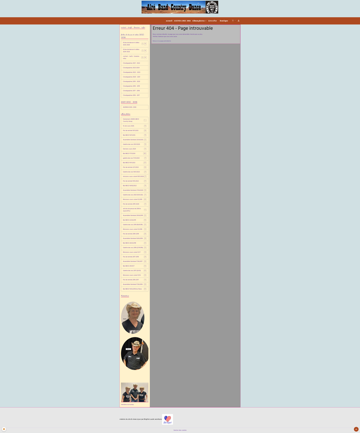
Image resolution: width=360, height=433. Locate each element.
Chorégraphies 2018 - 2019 (131, 86)
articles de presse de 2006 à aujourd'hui (134, 209)
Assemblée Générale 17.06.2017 (134, 261)
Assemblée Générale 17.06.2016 (134, 284)
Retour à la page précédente (162, 41)
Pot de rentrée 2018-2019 (134, 234)
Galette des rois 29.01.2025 (134, 144)
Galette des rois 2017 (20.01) (134, 270)
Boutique (224, 21)
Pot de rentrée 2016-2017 (134, 280)
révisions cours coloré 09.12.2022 (134, 176)
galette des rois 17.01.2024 (134, 158)
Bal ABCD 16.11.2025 (134, 135)
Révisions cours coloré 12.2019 (134, 199)
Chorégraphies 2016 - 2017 (131, 95)
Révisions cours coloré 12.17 (134, 252)
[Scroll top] (356, 429)
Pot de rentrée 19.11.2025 (134, 130)
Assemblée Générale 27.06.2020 (134, 190)
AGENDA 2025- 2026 (182, 21)
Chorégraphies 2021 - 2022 (131, 63)
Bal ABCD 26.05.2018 (134, 243)
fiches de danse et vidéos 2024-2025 (131, 50)
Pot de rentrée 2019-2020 (134, 204)
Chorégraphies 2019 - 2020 (131, 81)
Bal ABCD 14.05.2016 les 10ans (134, 289)
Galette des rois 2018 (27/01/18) (134, 247)
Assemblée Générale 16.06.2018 (134, 238)
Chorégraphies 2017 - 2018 (131, 90)
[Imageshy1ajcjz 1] (167, 419)
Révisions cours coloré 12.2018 (134, 229)
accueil (169, 21)
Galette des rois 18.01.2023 (134, 172)
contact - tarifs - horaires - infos (131, 57)
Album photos (198, 21)
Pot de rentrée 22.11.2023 (134, 167)
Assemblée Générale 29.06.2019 (134, 215)
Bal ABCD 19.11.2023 (134, 162)
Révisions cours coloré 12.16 (134, 275)
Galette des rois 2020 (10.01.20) (134, 195)
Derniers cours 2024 (134, 149)
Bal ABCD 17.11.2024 (134, 153)
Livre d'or (212, 21)
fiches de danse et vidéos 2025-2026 (131, 44)
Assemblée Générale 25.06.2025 (134, 139)
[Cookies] (4, 429)
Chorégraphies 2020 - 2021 (131, 77)
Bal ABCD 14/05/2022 (134, 185)
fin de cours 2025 (134, 126)
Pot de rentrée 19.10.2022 (134, 181)
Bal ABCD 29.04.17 (134, 266)
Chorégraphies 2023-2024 (131, 67)
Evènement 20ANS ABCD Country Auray (134, 120)
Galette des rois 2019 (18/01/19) (134, 224)
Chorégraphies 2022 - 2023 (131, 72)
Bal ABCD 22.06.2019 (134, 220)
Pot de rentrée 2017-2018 (134, 257)
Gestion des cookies (180, 430)
